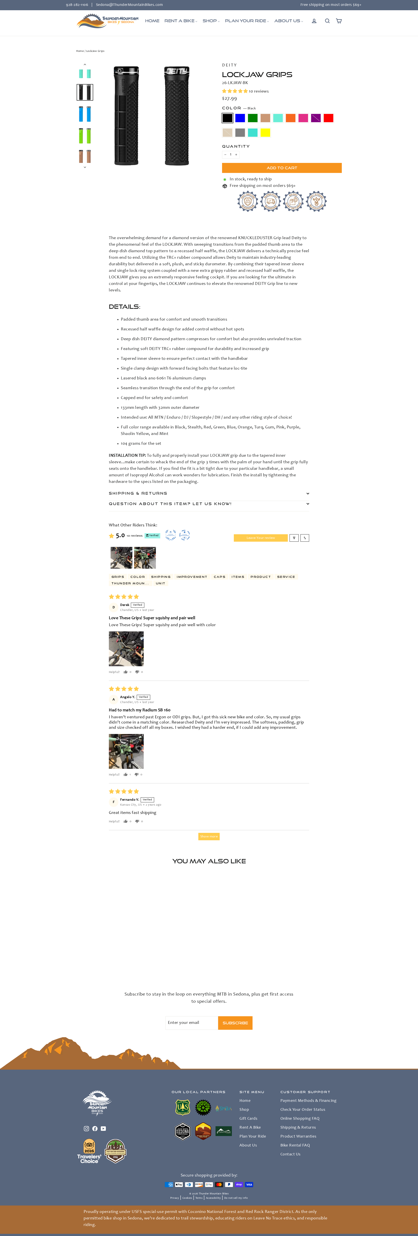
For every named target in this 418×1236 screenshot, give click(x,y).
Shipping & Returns (138, 493)
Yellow (265, 132)
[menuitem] (152, 21)
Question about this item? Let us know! (170, 504)
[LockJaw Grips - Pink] (111, 962)
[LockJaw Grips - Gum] (95, 962)
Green (252, 118)
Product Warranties (298, 1137)
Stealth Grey (240, 132)
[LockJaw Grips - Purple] (117, 962)
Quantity (236, 146)
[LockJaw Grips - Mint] (101, 962)
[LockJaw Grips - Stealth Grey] (133, 962)
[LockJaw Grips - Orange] (106, 962)
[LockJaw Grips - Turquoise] (79, 966)
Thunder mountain (131, 583)
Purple (315, 118)
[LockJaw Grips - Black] (79, 962)
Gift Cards (248, 1119)
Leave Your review (261, 538)
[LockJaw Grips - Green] (90, 962)
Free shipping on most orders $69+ (331, 5)
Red (328, 118)
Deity (229, 65)
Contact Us (290, 1155)
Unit (161, 583)
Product (261, 576)
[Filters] (294, 538)
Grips (117, 576)
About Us (248, 1146)
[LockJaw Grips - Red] (122, 962)
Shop (244, 1110)
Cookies (187, 1198)
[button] (235, 92)
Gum (265, 118)
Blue (240, 118)
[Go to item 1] (121, 558)
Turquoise (252, 132)
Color (239, 108)
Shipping (161, 576)
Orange (290, 118)
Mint (278, 118)
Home (80, 51)
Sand (227, 132)
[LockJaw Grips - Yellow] (84, 966)
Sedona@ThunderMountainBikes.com (129, 5)
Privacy (174, 1198)
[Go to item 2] (145, 558)
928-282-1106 (77, 5)
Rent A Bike (250, 1128)
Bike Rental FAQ (295, 1146)
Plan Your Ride (252, 1137)
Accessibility (213, 1198)
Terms (199, 1198)
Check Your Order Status (302, 1110)
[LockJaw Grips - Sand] (128, 962)
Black (227, 118)
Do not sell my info (236, 1198)
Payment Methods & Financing (308, 1101)
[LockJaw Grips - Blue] (84, 962)
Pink (303, 118)
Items (238, 576)
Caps (220, 576)
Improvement (192, 576)
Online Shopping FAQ (300, 1119)
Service (286, 576)
